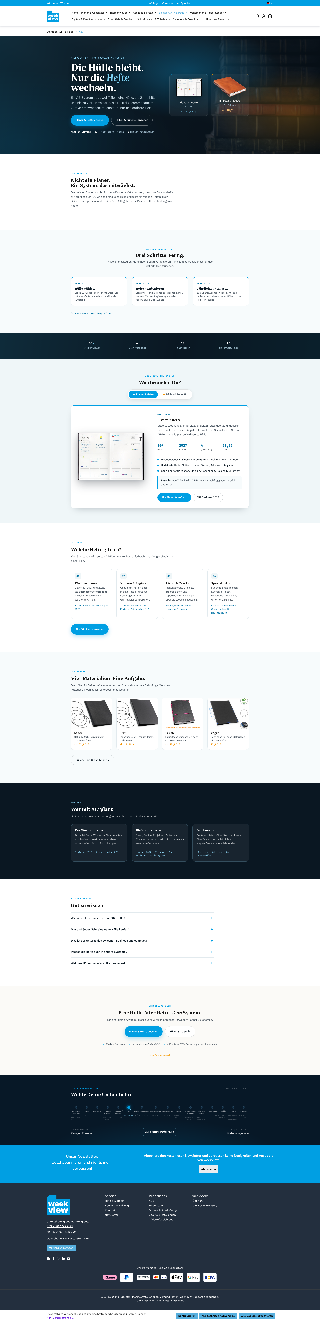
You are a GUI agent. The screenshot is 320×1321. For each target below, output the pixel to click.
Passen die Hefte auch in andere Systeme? (99, 951)
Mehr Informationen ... (60, 1317)
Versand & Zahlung (117, 1205)
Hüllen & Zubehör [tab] (176, 394)
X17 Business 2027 (208, 497)
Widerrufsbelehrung (161, 1219)
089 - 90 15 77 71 (60, 1226)
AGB (151, 1200)
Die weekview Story (204, 1205)
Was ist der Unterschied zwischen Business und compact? (109, 940)
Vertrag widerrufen (61, 1247)
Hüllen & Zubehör (180, 1031)
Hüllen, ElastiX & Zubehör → (93, 760)
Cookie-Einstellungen (162, 1214)
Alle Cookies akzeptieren (257, 1315)
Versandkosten (169, 1296)
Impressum (156, 1205)
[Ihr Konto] (264, 16)
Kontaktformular (78, 1238)
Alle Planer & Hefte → (174, 497)
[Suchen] (257, 16)
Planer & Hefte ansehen (90, 120)
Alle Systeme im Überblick (159, 1131)
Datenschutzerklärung (163, 1210)
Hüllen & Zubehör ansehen (132, 120)
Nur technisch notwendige (218, 1315)
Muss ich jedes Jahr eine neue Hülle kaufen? (100, 929)
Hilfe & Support (114, 1200)
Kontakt (110, 1210)
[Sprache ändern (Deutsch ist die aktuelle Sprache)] (270, 3)
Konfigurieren (187, 1315)
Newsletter (111, 1214)
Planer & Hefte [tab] (145, 394)
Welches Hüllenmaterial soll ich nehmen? (98, 963)
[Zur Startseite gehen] (56, 16)
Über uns (198, 1200)
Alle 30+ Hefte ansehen (90, 629)
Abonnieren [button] (208, 1169)
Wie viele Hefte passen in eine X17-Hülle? (98, 918)
